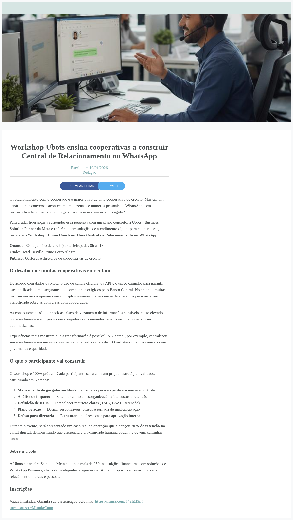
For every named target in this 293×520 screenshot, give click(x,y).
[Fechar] (9, 8)
